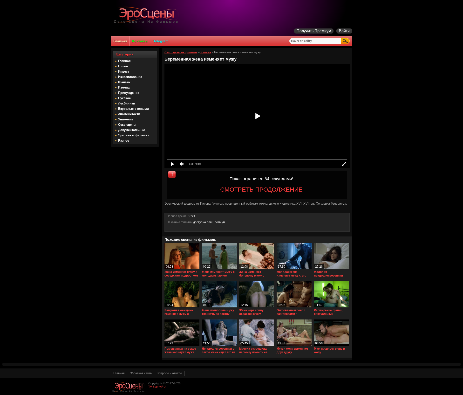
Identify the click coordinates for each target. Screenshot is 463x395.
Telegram (160, 41)
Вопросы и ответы (169, 373)
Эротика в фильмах (133, 135)
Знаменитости (129, 114)
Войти (344, 31)
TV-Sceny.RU (157, 386)
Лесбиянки (126, 103)
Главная (120, 41)
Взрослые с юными (133, 109)
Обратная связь (141, 373)
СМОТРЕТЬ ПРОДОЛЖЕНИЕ (261, 189)
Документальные (131, 130)
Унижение (125, 119)
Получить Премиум (314, 31)
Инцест (123, 71)
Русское (124, 98)
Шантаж (124, 82)
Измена (123, 87)
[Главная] (147, 23)
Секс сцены (127, 124)
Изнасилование (130, 77)
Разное (123, 140)
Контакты (140, 41)
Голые (123, 66)
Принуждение (128, 93)
